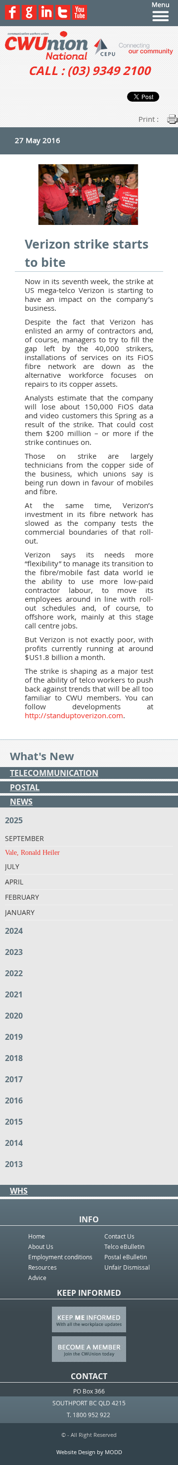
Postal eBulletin (125, 1257)
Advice (37, 1278)
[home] (89, 45)
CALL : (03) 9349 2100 (89, 70)
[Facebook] (12, 17)
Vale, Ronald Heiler (32, 852)
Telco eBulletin (124, 1246)
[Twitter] (62, 17)
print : (148, 119)
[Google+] (29, 17)
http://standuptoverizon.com (74, 715)
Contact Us (119, 1236)
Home (36, 1236)
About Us (40, 1246)
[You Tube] (79, 17)
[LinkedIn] (46, 17)
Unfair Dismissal (127, 1267)
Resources (42, 1267)
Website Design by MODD (89, 1452)
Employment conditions (60, 1257)
